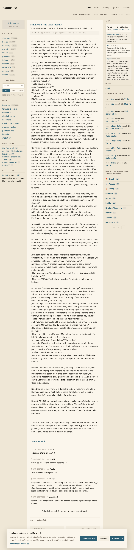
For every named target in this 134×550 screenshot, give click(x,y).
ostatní (8, 74)
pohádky (8, 56)
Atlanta (5, 159)
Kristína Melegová (113, 208)
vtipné (64, 33)
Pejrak (109, 59)
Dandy (113, 155)
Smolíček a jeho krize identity (46, 24)
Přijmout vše (117, 538)
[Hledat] (22, 86)
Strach (112, 179)
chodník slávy (8, 112)
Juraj (107, 88)
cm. (3, 151)
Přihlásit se (13, 23)
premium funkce (9, 127)
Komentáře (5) (38, 441)
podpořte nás (8, 130)
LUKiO (17, 175)
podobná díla (42, 520)
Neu (108, 45)
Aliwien (52, 479)
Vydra (126, 99)
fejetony (8, 60)
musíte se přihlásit (121, 29)
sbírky (127, 14)
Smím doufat (110, 136)
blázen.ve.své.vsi (9, 162)
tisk (31, 520)
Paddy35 (6, 165)
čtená (95, 14)
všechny (9, 38)
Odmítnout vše (88, 538)
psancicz (9, 7)
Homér (108, 212)
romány (8, 63)
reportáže (8, 67)
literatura (10, 105)
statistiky (6, 138)
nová (75, 14)
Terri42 (108, 217)
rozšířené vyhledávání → (12, 95)
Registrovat (13, 26)
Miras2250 (110, 222)
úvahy (7, 53)
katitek (5, 175)
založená (103, 14)
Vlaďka (37, 33)
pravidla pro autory (10, 123)
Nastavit (103, 538)
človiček (109, 193)
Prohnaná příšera (9, 157)
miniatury (9, 45)
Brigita (113, 163)
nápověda (6, 120)
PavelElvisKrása (113, 34)
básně (8, 42)
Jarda (52, 449)
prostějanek (53, 497)
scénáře (7, 71)
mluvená (113, 14)
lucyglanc (6, 154)
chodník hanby (8, 116)
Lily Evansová (8, 148)
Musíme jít (110, 151)
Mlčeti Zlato (116, 126)
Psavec (112, 184)
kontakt (5, 134)
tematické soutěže (10, 109)
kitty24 (52, 459)
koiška (108, 203)
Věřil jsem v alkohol (114, 128)
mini (121, 14)
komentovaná (84, 14)
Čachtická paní (112, 121)
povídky (8, 49)
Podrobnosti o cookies (19, 544)
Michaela (15, 151)
